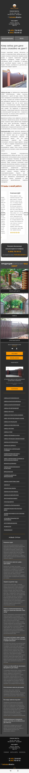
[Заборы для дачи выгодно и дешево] (14, 78)
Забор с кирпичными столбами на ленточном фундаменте (14, 459)
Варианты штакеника (10, 463)
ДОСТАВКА (14, 353)
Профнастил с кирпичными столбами (12, 449)
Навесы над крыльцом (10, 421)
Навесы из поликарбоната (11, 398)
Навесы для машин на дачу (12, 435)
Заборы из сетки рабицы (11, 491)
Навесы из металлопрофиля (12, 404)
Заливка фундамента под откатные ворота (14, 514)
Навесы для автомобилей (11, 408)
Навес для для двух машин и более (14, 418)
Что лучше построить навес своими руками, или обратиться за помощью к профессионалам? (14, 639)
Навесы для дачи (9, 411)
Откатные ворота (9, 502)
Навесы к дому (8, 432)
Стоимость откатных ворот (12, 505)
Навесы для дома (9, 428)
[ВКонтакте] (11, 770)
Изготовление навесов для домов (14, 687)
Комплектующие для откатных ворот (13, 509)
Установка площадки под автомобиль (11, 519)
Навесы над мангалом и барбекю (13, 415)
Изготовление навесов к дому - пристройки (13, 562)
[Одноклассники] (18, 770)
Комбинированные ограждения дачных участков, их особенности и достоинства (14, 721)
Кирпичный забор (5, 131)
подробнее (14, 388)
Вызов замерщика (7, 38)
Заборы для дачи (5, 92)
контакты (22, 752)
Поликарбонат (8, 530)
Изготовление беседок (10, 523)
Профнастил (7, 526)
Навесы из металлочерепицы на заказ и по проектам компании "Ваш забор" (14, 610)
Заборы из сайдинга (10, 445)
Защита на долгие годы (11, 581)
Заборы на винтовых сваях (11, 481)
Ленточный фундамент (10, 498)
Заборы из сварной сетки (11, 495)
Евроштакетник (8, 471)
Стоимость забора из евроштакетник (10, 475)
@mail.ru (15, 17)
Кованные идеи (8, 542)
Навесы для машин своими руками (14, 438)
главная (6, 752)
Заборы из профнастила (11, 442)
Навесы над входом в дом (11, 425)
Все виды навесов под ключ (12, 699)
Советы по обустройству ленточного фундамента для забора (14, 666)
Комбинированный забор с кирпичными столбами (12, 454)
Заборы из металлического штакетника (12, 467)
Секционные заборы (10, 488)
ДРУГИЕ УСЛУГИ (14, 358)
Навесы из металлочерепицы (12, 401)
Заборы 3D (7, 485)
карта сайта (14, 752)
